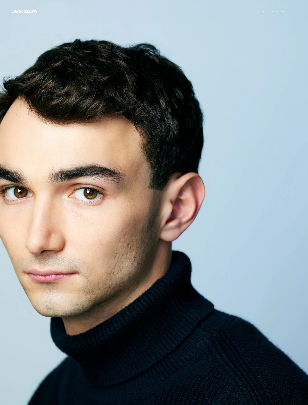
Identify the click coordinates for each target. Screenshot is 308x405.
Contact (293, 12)
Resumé (265, 12)
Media (284, 12)
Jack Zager (24, 11)
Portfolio (275, 12)
